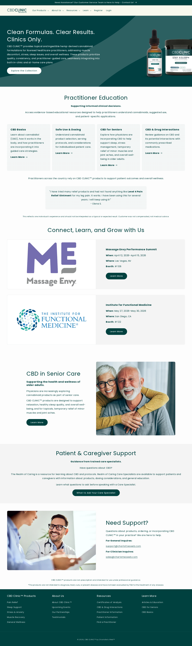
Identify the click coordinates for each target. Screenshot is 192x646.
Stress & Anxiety (15, 612)
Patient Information (107, 617)
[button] (40, 10)
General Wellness (16, 622)
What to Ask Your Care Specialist (96, 492)
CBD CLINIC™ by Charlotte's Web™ (100, 639)
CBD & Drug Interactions (110, 607)
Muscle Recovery (16, 617)
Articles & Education (152, 602)
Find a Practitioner (106, 622)
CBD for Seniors (150, 607)
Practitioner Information (109, 612)
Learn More (18, 157)
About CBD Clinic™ (62, 602)
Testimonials (58, 617)
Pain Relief (12, 602)
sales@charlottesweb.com (122, 557)
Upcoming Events (61, 607)
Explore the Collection (24, 70)
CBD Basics (147, 612)
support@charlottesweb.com (123, 546)
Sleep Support (14, 607)
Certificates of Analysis (109, 602)
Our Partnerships (61, 612)
